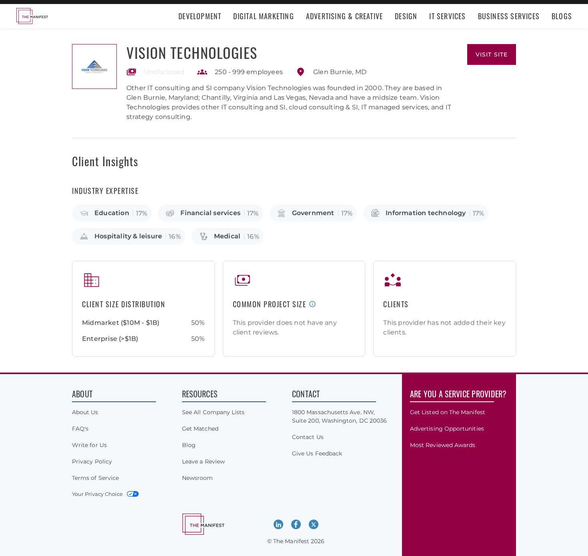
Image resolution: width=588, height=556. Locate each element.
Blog (189, 445)
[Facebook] (296, 524)
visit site (492, 54)
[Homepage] (32, 16)
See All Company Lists (213, 412)
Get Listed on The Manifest (447, 412)
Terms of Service (95, 477)
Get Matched (200, 428)
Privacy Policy (92, 461)
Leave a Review (203, 461)
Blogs (562, 16)
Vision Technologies (192, 52)
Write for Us (89, 445)
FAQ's (80, 428)
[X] (313, 524)
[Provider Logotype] (94, 66)
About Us (85, 412)
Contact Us (308, 437)
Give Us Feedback (317, 453)
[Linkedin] (278, 524)
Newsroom (197, 477)
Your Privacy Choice (97, 494)
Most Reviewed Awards (442, 445)
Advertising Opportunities (447, 428)
